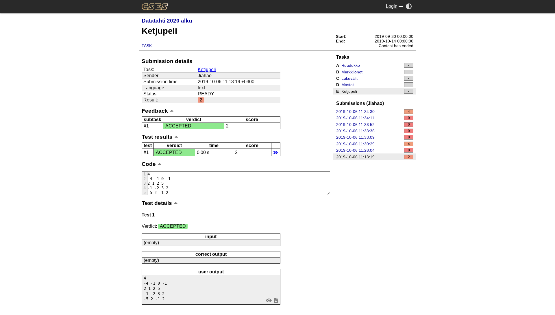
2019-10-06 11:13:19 (373, 157)
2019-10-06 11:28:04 (373, 150)
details (275, 152)
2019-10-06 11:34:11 (373, 118)
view (269, 300)
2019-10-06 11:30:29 (373, 144)
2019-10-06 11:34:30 (373, 111)
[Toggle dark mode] (408, 6)
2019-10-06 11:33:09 (373, 137)
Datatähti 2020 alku (167, 21)
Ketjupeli (207, 69)
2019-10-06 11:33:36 (373, 131)
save (275, 300)
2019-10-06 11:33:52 (373, 124)
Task (147, 45)
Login (391, 6)
